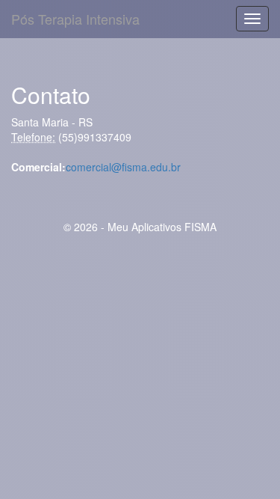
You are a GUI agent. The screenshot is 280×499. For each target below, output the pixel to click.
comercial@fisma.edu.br (123, 166)
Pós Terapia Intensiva (75, 18)
